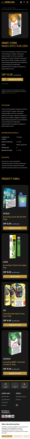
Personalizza (17, 436)
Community (5, 402)
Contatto (4, 405)
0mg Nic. (5, 262)
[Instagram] (17, 405)
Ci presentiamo (6, 399)
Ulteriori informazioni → (11, 93)
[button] (27, 2)
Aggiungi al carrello (15, 79)
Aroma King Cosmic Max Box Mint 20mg (14, 217)
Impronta (18, 399)
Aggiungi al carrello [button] (15, 228)
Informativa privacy (21, 396)
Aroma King (6, 393)
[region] (15, 430)
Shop (5, 8)
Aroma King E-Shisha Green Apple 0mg (14, 266)
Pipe (4, 310)
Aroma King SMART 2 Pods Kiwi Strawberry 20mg (14, 363)
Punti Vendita (5, 396)
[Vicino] (28, 424)
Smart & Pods (11, 8)
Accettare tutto (7, 436)
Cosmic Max (6, 213)
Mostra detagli (15, 276)
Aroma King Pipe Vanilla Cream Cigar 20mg (14, 314)
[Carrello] (24, 2)
